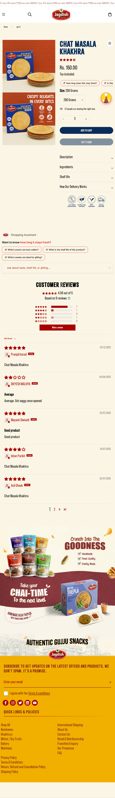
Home (6, 27)
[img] (14, 348)
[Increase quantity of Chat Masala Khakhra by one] (86, 119)
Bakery (5, 744)
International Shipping (70, 725)
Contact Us (64, 734)
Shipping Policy (9, 772)
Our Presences (66, 748)
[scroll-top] (7, 781)
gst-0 (18, 27)
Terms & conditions (39, 693)
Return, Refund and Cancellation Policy (23, 767)
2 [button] (54, 509)
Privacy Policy (9, 758)
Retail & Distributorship (71, 739)
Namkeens (7, 730)
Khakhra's (6, 734)
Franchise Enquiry (68, 744)
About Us (63, 730)
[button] (68, 60)
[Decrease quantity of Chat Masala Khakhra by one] (63, 119)
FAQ (60, 753)
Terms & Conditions (12, 762)
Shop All (5, 725)
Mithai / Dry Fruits (11, 739)
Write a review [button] (57, 327)
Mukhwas (6, 748)
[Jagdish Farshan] (61, 14)
